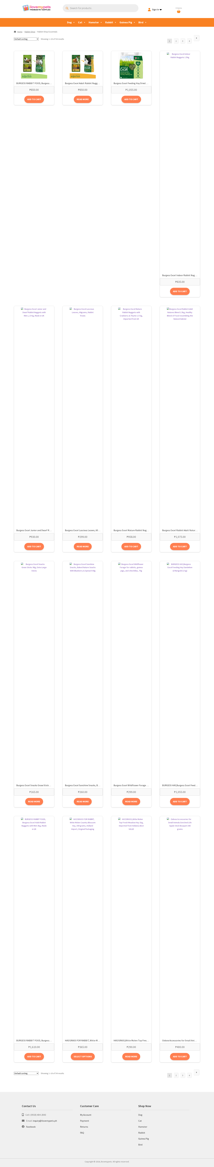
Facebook (31, 1126)
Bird (140, 22)
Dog (69, 22)
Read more (83, 99)
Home (19, 31)
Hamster (94, 22)
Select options (83, 1056)
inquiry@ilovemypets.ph (45, 1120)
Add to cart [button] (34, 99)
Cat (80, 22)
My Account (85, 1114)
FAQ (82, 1132)
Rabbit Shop (30, 31)
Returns (84, 1126)
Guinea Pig (126, 22)
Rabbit (109, 22)
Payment (84, 1120)
